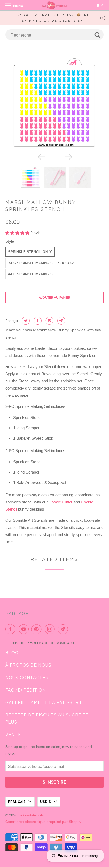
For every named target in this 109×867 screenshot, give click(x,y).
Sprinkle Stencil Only (30, 252)
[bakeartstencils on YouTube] (25, 629)
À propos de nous (28, 665)
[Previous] (41, 156)
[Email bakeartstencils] (64, 629)
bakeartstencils (31, 815)
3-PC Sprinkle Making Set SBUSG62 (41, 263)
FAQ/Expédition (25, 690)
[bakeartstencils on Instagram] (51, 629)
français (17, 802)
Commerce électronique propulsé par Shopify (43, 822)
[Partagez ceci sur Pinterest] (48, 321)
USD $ (45, 802)
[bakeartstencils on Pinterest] (37, 629)
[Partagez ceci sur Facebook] (37, 321)
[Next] (68, 156)
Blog (12, 652)
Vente (13, 734)
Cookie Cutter (60, 502)
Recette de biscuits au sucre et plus (47, 719)
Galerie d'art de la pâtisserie (44, 702)
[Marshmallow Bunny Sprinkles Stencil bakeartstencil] (54, 103)
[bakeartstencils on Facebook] (11, 629)
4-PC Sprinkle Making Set (32, 274)
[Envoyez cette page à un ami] (60, 321)
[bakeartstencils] (54, 5)
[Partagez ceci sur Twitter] (25, 321)
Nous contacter (27, 677)
